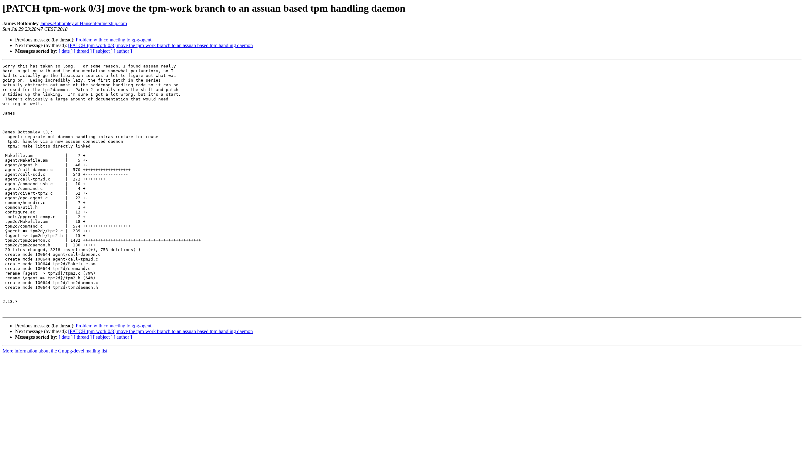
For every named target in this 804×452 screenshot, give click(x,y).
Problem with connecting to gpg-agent (113, 39)
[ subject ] (102, 51)
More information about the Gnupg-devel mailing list (55, 350)
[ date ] (66, 51)
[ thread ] (83, 51)
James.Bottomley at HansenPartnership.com (83, 23)
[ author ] (123, 51)
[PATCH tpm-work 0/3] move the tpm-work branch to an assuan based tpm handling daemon (160, 45)
